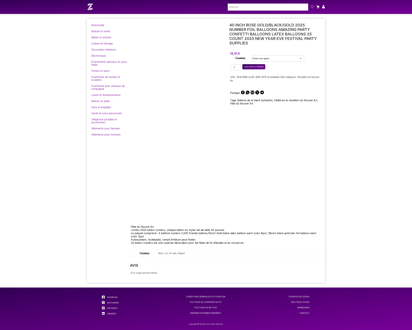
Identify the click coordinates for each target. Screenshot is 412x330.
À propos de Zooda (299, 296)
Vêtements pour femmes (105, 128)
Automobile (97, 25)
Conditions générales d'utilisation (205, 296)
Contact (304, 313)
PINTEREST (112, 308)
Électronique (98, 55)
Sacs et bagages (101, 107)
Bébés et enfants (101, 37)
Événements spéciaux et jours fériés (109, 63)
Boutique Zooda (300, 302)
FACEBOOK (112, 297)
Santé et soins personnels (106, 113)
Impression (303, 307)
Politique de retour (205, 307)
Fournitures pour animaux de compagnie (108, 87)
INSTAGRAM (113, 303)
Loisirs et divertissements (106, 94)
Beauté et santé (100, 31)
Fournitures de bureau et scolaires (105, 78)
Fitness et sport (100, 70)
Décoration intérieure (103, 49)
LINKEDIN (111, 313)
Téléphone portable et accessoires (104, 121)
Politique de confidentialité (205, 302)
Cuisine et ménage (102, 43)
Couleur (240, 58)
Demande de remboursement (205, 313)
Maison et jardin (100, 101)
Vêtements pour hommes (106, 134)
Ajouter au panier (254, 67)
